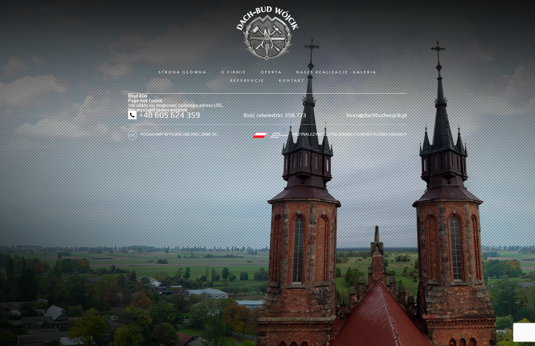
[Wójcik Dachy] (267, 33)
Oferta (271, 72)
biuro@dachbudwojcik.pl (376, 115)
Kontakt (292, 80)
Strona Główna (183, 72)
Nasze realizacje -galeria (336, 72)
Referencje (247, 80)
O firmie (233, 72)
